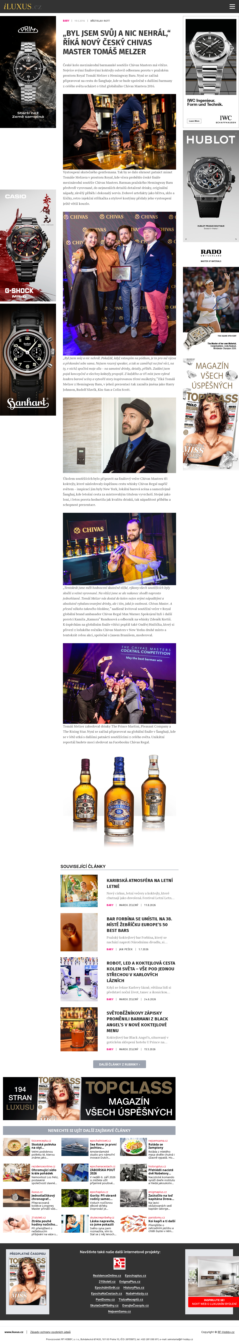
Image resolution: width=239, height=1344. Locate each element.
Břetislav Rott (100, 20)
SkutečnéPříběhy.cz (104, 1305)
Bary (66, 20)
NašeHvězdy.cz (137, 1293)
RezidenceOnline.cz (107, 1275)
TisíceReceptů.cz (131, 1299)
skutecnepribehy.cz (102, 1217)
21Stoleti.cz (107, 1281)
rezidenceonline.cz (43, 1166)
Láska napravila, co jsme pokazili (102, 1223)
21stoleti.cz (39, 1217)
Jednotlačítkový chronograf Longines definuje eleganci (45, 1197)
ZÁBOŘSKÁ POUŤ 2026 (102, 1171)
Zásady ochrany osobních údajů (50, 1332)
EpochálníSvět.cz (107, 1287)
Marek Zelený (129, 905)
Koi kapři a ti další (161, 1221)
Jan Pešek (126, 949)
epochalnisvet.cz (100, 1140)
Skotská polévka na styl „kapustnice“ (44, 1146)
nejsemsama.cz (158, 1140)
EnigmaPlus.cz (129, 1281)
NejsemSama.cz (119, 1311)
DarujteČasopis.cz (135, 1305)
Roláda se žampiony (155, 1146)
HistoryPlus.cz (133, 1287)
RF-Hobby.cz (226, 1332)
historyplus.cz (157, 1166)
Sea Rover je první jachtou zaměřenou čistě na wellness (103, 1146)
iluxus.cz (37, 1192)
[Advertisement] (28, 158)
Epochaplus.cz (135, 1275)
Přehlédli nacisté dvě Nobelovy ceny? (160, 1171)
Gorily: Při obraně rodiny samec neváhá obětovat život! (103, 1197)
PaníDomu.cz (105, 1299)
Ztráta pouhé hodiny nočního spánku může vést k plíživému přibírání (44, 1223)
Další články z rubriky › (119, 1064)
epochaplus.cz (99, 1192)
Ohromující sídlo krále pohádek (44, 1171)
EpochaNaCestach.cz (106, 1293)
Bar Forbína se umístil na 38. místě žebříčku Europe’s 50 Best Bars (139, 924)
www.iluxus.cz (13, 1332)
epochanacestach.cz (102, 1166)
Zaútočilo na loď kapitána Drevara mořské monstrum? (161, 1197)
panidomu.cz (156, 1217)
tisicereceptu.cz (41, 1140)
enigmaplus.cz (157, 1192)
